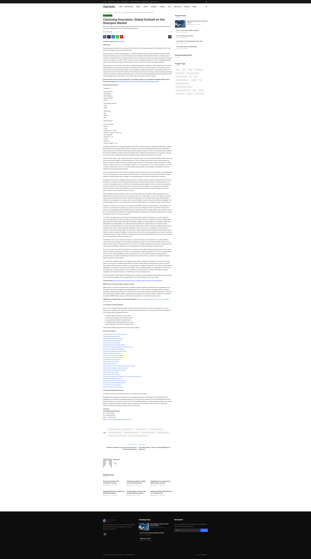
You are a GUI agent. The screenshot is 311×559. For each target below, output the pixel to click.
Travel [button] (138, 6)
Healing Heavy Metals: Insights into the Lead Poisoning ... (136, 482)
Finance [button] (162, 6)
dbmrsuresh (116, 459)
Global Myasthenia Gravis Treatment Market (115, 334)
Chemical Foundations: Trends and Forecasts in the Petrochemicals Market (122, 448)
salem (141, 540)
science (194, 90)
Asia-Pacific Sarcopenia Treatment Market (114, 382)
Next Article (142, 444)
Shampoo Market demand (115, 432)
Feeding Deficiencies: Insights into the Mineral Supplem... (113, 492)
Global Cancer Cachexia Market (111, 342)
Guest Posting (145, 1)
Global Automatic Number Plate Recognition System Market (119, 366)
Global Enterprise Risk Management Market (114, 370)
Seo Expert (194, 80)
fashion (190, 69)
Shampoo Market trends (141, 429)
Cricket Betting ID (180, 93)
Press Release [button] (128, 6)
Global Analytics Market (109, 363)
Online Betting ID (199, 69)
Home (120, 6)
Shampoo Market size (114, 429)
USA (190, 76)
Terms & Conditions (201, 555)
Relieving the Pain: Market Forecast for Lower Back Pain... (161, 492)
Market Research (118, 12)
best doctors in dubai (181, 76)
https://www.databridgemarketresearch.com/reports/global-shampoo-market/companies (137, 280)
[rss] (105, 534)
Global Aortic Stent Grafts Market (112, 353)
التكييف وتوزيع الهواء (145, 538)
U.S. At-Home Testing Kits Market (112, 385)
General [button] (187, 6)
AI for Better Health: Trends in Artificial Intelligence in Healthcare (154, 448)
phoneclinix (189, 24)
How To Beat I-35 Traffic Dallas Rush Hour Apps (189, 41)
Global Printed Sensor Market (111, 372)
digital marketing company (182, 83)
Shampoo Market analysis (148, 432)
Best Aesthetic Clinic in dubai (183, 90)
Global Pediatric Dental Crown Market (113, 338)
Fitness (183, 69)
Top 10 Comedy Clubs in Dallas (184, 35)
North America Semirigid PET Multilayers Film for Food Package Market (122, 376)
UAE (200, 80)
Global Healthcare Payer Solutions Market (114, 345)
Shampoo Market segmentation (131, 432)
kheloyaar (189, 93)
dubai (195, 76)
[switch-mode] (207, 1)
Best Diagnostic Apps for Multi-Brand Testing (197, 21)
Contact (105, 1)
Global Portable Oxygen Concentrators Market (115, 368)
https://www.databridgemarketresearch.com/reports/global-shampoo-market (137, 81)
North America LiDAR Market (110, 361)
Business (110, 12)
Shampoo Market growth (163, 432)
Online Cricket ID (180, 73)
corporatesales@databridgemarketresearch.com (119, 419)
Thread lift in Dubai (199, 93)
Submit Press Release (135, 1)
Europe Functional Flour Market (111, 374)
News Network (124, 1)
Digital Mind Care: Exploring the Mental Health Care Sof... (160, 482)
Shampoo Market (119, 41)
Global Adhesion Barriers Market (111, 359)
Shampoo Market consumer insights (117, 435)
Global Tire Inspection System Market (113, 387)
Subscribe (204, 530)
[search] (206, 6)
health (177, 69)
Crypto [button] (145, 6)
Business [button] (154, 6)
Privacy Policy (111, 1)
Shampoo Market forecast (156, 429)
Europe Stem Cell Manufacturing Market (113, 349)
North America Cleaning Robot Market (113, 355)
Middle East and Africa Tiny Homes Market (114, 380)
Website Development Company (184, 87)
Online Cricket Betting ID (193, 73)
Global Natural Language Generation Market (114, 351)
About (118, 1)
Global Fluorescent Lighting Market (112, 340)
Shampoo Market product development (138, 435)
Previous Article (132, 444)
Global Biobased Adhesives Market (112, 378)
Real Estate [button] (177, 6)
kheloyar (201, 90)
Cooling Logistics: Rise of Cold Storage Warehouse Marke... (136, 492)
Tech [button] (169, 6)
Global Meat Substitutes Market (111, 336)
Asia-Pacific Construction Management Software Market (118, 347)
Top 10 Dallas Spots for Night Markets (186, 46)
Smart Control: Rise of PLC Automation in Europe (111, 482)
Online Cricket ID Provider (182, 80)
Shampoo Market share (127, 429)
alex (177, 32)
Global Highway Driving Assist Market (113, 357)
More (194, 6)
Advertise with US (154, 1)
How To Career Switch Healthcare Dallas (187, 30)
